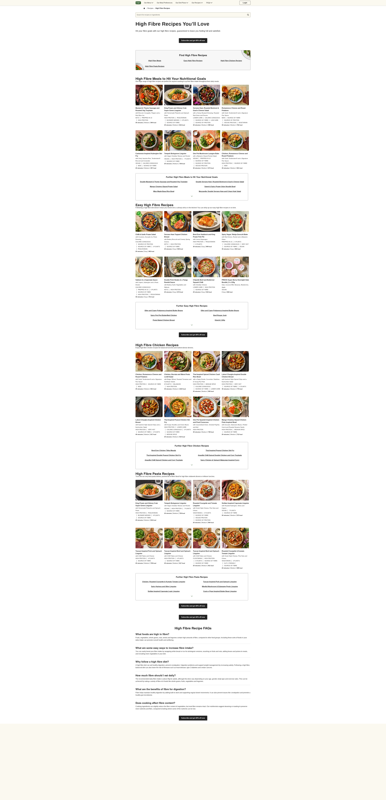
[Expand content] (192, 196)
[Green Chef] (138, 2)
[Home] (144, 8)
